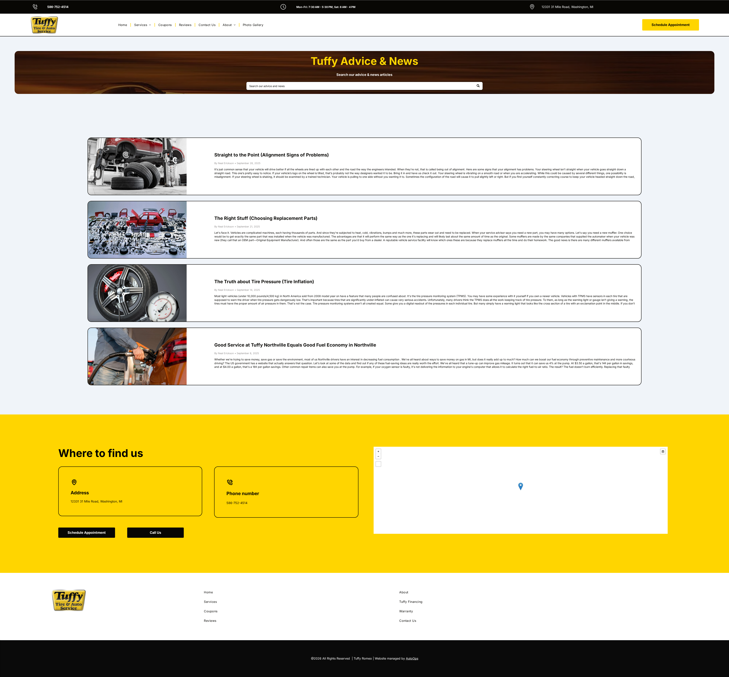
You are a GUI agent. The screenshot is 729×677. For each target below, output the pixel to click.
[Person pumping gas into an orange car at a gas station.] (137, 356)
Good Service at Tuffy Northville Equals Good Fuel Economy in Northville (295, 345)
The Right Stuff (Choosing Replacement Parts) (265, 218)
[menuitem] (123, 25)
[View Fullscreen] (378, 464)
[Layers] (662, 451)
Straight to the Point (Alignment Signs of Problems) (271, 155)
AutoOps (412, 658)
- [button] (378, 456)
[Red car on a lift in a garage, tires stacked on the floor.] (137, 166)
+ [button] (378, 451)
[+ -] (521, 490)
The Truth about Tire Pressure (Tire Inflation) (264, 281)
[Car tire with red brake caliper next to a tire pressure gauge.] (137, 293)
